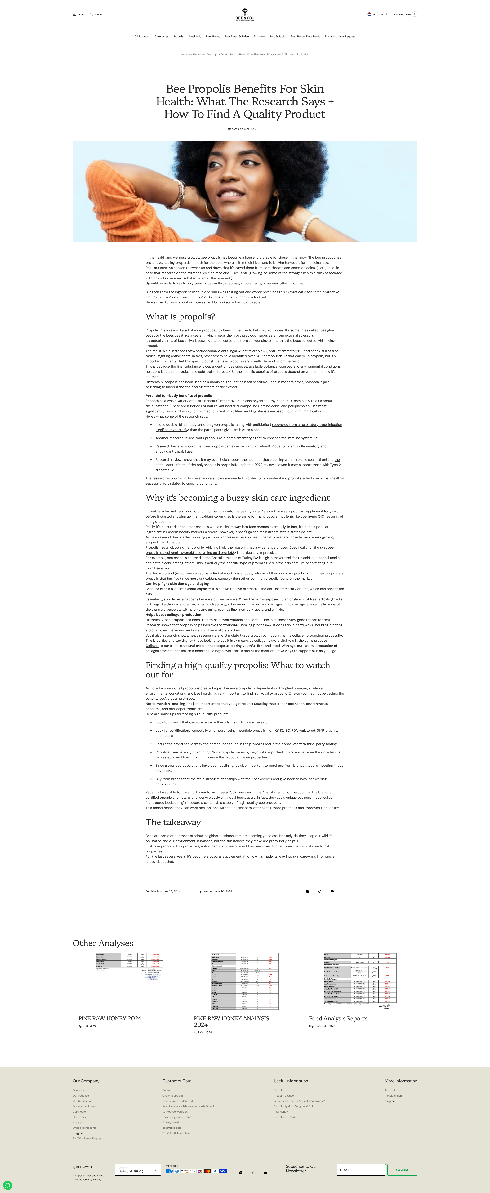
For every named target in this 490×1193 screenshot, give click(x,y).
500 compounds (269, 356)
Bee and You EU (95, 1175)
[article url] (130, 981)
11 (235, 464)
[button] (96, 14)
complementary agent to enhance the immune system (269, 438)
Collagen (152, 645)
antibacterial (206, 351)
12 (232, 552)
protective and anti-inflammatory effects (275, 589)
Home (184, 54)
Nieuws (197, 54)
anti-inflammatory (283, 351)
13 (254, 558)
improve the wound (218, 625)
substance (160, 406)
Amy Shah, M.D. (280, 401)
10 (269, 446)
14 (235, 625)
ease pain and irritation (249, 446)
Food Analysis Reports (338, 1018)
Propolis (152, 330)
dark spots (254, 609)
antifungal (229, 351)
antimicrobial (253, 351)
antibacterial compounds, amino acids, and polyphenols (263, 406)
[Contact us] (7, 1185)
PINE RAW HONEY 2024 (110, 1018)
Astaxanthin (270, 511)
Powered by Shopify (90, 1179)
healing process (253, 625)
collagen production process (315, 635)
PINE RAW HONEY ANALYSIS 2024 (231, 1021)
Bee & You (162, 568)
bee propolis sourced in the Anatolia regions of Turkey (210, 558)
